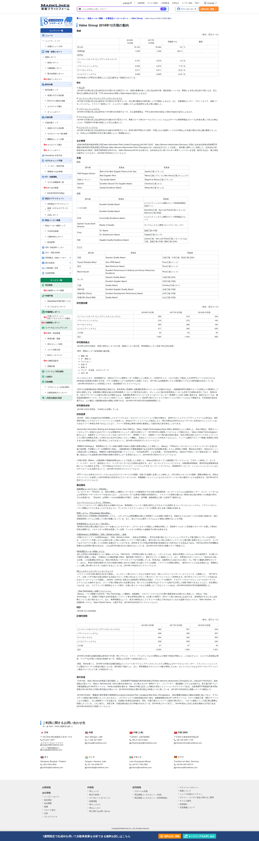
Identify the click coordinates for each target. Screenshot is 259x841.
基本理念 (48, 800)
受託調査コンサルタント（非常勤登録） (151, 798)
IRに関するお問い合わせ (99, 811)
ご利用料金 (165, 3)
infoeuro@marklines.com (186, 767)
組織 (46, 806)
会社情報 (46, 793)
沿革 (46, 813)
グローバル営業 (141, 791)
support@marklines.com (53, 744)
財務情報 (93, 801)
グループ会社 (49, 810)
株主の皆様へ (95, 794)
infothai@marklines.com (53, 767)
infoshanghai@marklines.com (144, 742)
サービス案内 (152, 3)
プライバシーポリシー (189, 787)
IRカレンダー (95, 808)
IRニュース (94, 791)
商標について (185, 791)
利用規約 (183, 804)
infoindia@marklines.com (98, 767)
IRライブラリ (95, 804)
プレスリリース (50, 816)
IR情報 (90, 787)
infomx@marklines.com (142, 767)
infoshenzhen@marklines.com (189, 742)
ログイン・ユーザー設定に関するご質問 (197, 797)
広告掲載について (187, 807)
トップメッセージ (51, 796)
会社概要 (48, 803)
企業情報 (46, 787)
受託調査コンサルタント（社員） (148, 794)
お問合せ (175, 3)
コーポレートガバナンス (99, 798)
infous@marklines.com (97, 742)
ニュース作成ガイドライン (191, 794)
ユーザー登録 (187, 3)
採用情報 (141, 3)
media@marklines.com (52, 749)
